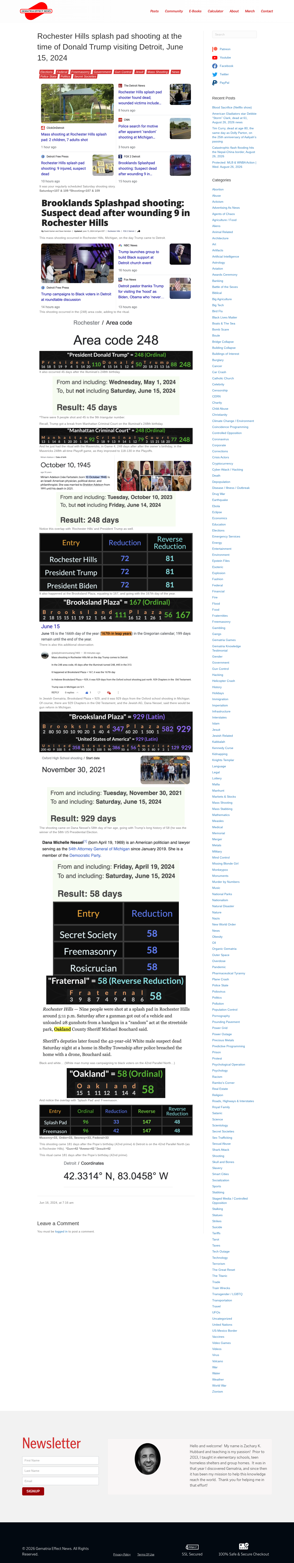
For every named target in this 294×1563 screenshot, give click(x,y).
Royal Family (221, 1107)
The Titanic (219, 1275)
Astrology (218, 262)
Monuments (220, 875)
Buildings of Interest (225, 353)
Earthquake (220, 500)
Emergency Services (226, 536)
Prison (216, 1052)
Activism (217, 201)
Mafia (216, 784)
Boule (216, 335)
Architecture (220, 238)
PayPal (224, 82)
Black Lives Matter (224, 317)
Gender (217, 656)
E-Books (195, 11)
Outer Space (220, 955)
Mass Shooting (157, 72)
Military (217, 851)
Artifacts (217, 250)
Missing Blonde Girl (225, 863)
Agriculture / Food (224, 220)
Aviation (217, 268)
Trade (216, 1282)
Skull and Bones (223, 1162)
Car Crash (219, 372)
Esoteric (217, 567)
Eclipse (217, 512)
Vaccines (218, 1336)
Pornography (221, 1016)
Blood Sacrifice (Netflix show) (232, 107)
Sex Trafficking (222, 1137)
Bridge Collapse (223, 341)
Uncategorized (222, 1318)
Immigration (220, 699)
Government (102, 72)
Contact (267, 11)
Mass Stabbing (222, 809)
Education (219, 524)
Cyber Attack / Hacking (227, 469)
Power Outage (222, 1034)
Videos (216, 1349)
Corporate (219, 445)
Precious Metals (223, 1040)
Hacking (217, 674)
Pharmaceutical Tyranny (228, 973)
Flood (216, 603)
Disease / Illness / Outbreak (231, 488)
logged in (61, 1231)
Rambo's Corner (223, 1082)
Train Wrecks (221, 1288)
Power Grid (219, 1028)
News (176, 72)
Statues (217, 1215)
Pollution (218, 1003)
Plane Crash (220, 979)
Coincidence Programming (230, 427)
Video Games (221, 1343)
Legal (216, 772)
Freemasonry (80, 72)
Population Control (224, 1009)
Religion (217, 1095)
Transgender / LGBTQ (227, 1294)
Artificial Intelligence (225, 256)
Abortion (218, 189)
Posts (154, 11)
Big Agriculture (222, 299)
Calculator (216, 11)
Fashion (217, 579)
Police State (48, 76)
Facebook (226, 66)
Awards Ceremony (224, 274)
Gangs (216, 634)
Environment (220, 554)
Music (216, 888)
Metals (216, 845)
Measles (218, 821)
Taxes (216, 1245)
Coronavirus (220, 439)
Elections (46, 72)
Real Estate (220, 1088)
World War (219, 1385)
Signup (33, 1491)
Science (217, 1119)
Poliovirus (218, 991)
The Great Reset (223, 1269)
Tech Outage (221, 1251)
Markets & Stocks (224, 796)
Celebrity (218, 384)
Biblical (217, 293)
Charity (217, 402)
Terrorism (218, 1263)
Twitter (224, 74)
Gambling (218, 628)
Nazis (216, 918)
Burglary (218, 360)
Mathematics (221, 815)
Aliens (216, 226)
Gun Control (123, 72)
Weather (218, 1379)
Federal (62, 72)
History (217, 687)
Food (215, 609)
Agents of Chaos (223, 214)
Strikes (216, 1221)
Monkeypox (220, 869)
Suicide (217, 1227)
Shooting (218, 1156)
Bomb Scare (220, 329)
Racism (217, 1076)
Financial (218, 591)
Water (216, 1373)
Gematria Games (224, 640)
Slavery (217, 1168)
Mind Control (221, 857)
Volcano (217, 1361)
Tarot (215, 1239)
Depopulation (221, 481)
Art (214, 244)
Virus (215, 1355)
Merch (250, 11)
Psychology (220, 1070)
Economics (219, 518)
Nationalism (220, 900)
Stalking (217, 1209)
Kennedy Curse (222, 748)
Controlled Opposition (227, 433)
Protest (217, 1058)
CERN (216, 396)
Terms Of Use (145, 1554)
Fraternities (220, 615)
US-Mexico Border (224, 1330)
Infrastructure (221, 711)
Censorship (220, 390)
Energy (217, 542)
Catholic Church (223, 378)
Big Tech (218, 305)
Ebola (216, 506)
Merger (217, 839)
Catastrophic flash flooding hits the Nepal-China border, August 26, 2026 (233, 152)
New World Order (224, 924)
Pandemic (219, 967)
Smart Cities (220, 1174)
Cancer (217, 366)
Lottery (217, 778)
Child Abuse (220, 408)
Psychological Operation (228, 1064)
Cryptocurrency (222, 463)
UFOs (216, 1312)
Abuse (216, 195)
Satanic (217, 1113)
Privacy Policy (122, 1554)
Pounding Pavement (226, 1022)
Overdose (219, 961)
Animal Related (222, 232)
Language (219, 766)
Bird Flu (217, 311)
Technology (220, 1257)
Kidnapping (219, 754)
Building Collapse (224, 347)
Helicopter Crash (223, 681)
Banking (217, 281)
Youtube (225, 57)
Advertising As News (226, 207)
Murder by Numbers (226, 881)
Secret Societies (85, 76)
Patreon (225, 49)
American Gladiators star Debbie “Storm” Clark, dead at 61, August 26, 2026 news (234, 118)
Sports (216, 1186)
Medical (217, 827)
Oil (214, 942)
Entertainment (221, 548)
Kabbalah (218, 741)
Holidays (218, 693)
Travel (216, 1306)
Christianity (219, 414)
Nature (216, 912)
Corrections (220, 451)
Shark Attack (220, 1149)
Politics (65, 76)
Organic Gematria (224, 948)
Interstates (219, 717)
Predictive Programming (228, 1046)
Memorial (218, 833)
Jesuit (139, 72)
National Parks (222, 894)
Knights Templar (223, 760)
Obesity (217, 936)
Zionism (217, 1391)
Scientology (220, 1125)
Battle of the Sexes (225, 287)
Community (174, 11)
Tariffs (216, 1233)
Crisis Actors (220, 457)
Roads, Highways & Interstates (233, 1101)
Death (216, 475)
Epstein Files (221, 560)
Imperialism (220, 705)
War (215, 1367)
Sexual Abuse (221, 1143)
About (234, 11)
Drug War (218, 494)
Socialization (220, 1180)
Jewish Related (222, 735)
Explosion (218, 573)
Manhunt (218, 790)
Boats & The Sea (223, 323)
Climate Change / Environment (233, 421)
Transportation (222, 1300)
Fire (215, 597)
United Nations (222, 1324)
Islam (216, 723)
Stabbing (218, 1192)
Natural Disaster (223, 906)
